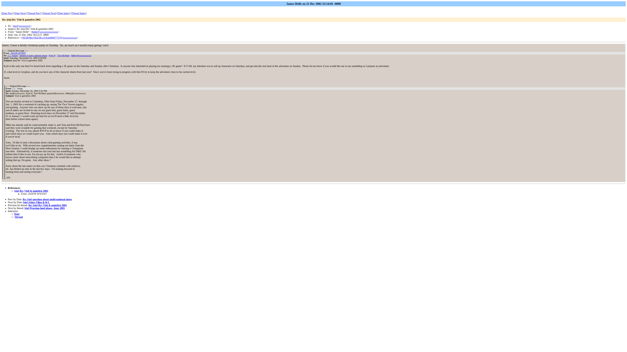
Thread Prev (34, 13)
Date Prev (7, 13)
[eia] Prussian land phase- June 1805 (44, 208)
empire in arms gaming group (33, 55)
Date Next (20, 13)
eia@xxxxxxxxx (21, 26)
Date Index (63, 13)
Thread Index (79, 13)
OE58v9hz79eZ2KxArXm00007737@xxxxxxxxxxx (49, 37)
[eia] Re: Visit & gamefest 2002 (31, 191)
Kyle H (52, 55)
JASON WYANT (18, 53)
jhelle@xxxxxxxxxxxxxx (45, 31)
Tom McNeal (63, 55)
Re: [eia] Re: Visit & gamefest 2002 (47, 205)
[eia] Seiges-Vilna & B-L (36, 202)
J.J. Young (13, 55)
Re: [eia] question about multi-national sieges (47, 199)
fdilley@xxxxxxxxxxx (81, 55)
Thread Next (49, 13)
